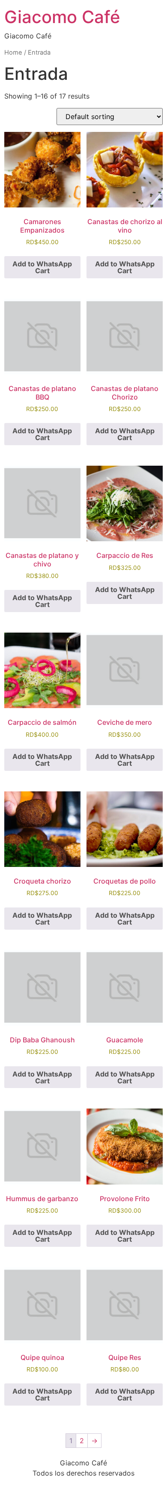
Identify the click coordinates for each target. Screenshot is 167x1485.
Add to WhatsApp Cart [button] (42, 267)
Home (13, 52)
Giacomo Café (62, 16)
